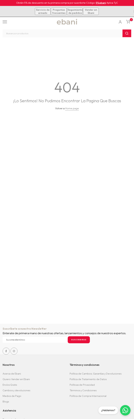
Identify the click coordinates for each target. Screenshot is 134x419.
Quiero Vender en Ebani (16, 379)
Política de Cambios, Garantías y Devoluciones (95, 373)
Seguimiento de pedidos (75, 11)
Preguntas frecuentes (58, 11)
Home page (72, 108)
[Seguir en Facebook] (6, 351)
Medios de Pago (12, 396)
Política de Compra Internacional (88, 396)
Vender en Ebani (91, 11)
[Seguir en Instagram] (13, 351)
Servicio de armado (43, 11)
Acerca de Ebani (12, 373)
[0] (128, 22)
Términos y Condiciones (83, 390)
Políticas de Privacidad (82, 384)
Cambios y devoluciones (16, 390)
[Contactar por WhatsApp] (125, 410)
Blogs (6, 401)
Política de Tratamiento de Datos (88, 379)
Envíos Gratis (10, 384)
